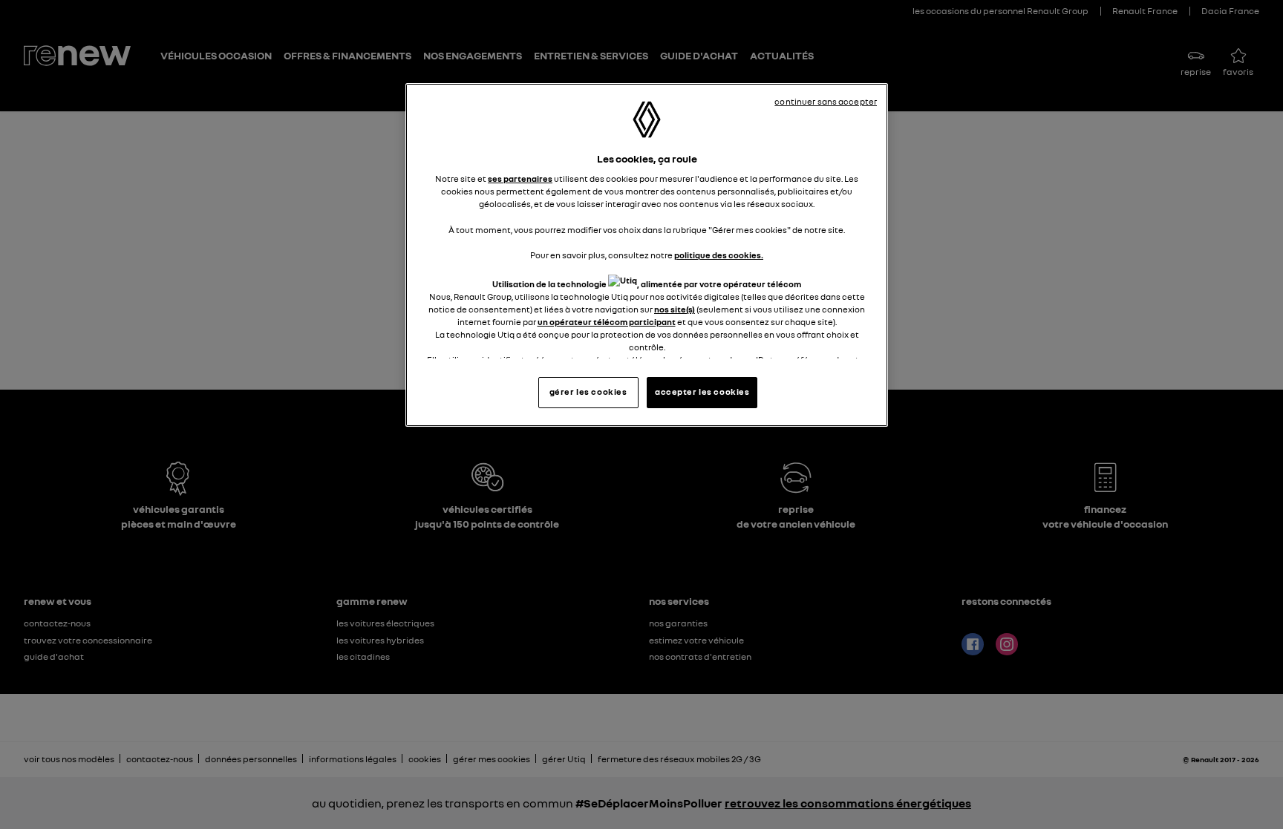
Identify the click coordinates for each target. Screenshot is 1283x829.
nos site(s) (674, 309)
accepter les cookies (702, 392)
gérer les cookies (588, 392)
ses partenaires (520, 179)
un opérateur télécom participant (607, 322)
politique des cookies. (718, 255)
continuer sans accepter (825, 101)
